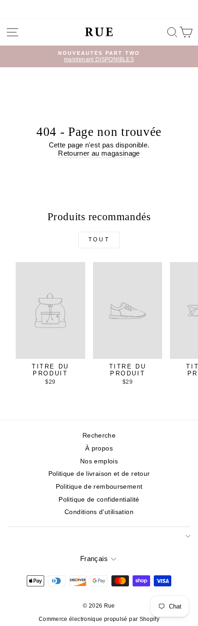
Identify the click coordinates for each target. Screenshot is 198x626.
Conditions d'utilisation (99, 512)
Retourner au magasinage (99, 153)
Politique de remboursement (99, 486)
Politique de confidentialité (98, 499)
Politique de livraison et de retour (99, 473)
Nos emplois (99, 461)
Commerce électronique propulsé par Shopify (99, 619)
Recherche (99, 435)
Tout (99, 239)
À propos (99, 448)
